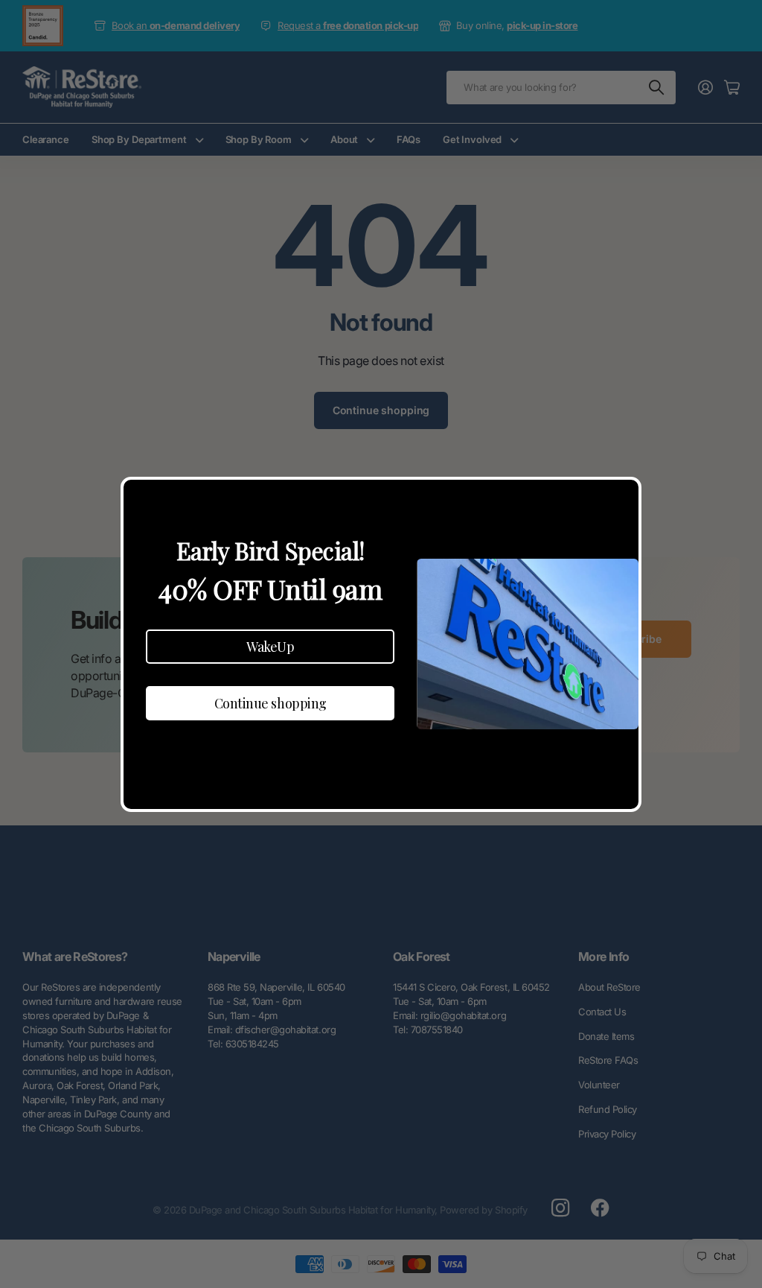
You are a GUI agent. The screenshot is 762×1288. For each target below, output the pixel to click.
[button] (270, 646)
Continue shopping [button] (270, 703)
